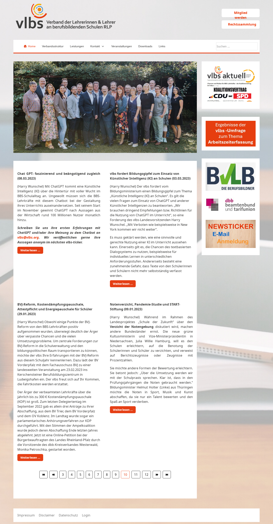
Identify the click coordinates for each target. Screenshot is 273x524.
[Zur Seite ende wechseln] (167, 474)
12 (146, 474)
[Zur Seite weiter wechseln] (157, 474)
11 (136, 474)
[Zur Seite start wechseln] (43, 474)
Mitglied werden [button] (240, 14)
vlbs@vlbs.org (28, 237)
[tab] (94, 145)
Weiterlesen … (30, 250)
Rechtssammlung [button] (242, 24)
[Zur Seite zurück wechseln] (53, 474)
